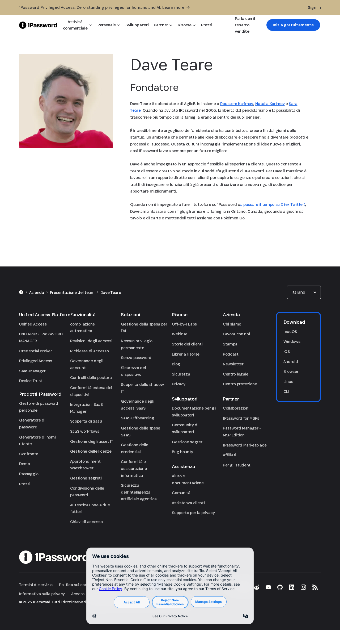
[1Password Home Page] (38, 24)
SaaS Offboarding (137, 418)
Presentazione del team (72, 292)
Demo (24, 463)
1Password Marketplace (244, 445)
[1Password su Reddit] (256, 587)
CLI (286, 391)
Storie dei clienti (187, 344)
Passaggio (29, 474)
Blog (176, 364)
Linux (288, 381)
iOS (286, 351)
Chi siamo (232, 324)
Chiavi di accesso (86, 521)
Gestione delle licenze (91, 451)
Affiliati (229, 455)
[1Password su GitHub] (280, 587)
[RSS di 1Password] (315, 587)
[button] (304, 292)
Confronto (28, 454)
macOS (290, 331)
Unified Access (33, 324)
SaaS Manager (32, 371)
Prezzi (24, 484)
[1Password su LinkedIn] (291, 587)
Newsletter (233, 364)
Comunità (181, 492)
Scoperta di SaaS (86, 421)
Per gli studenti (237, 465)
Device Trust (30, 380)
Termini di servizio (36, 584)
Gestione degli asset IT (91, 441)
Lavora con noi (236, 334)
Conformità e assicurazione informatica (134, 468)
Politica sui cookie (75, 584)
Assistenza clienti (188, 503)
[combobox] (304, 292)
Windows (291, 341)
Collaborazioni (236, 408)
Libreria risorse (185, 354)
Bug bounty (182, 451)
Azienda (36, 292)
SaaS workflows (84, 431)
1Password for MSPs (241, 418)
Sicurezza (181, 374)
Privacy (178, 384)
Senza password (136, 357)
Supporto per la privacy (193, 512)
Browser (291, 371)
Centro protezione (240, 384)
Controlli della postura (91, 377)
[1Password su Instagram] (303, 587)
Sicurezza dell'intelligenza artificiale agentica (139, 492)
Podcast (231, 354)
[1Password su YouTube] (268, 587)
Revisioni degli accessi (91, 341)
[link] (293, 25)
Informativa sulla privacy (42, 593)
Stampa (230, 344)
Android (290, 361)
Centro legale (235, 374)
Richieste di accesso (89, 351)
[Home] (21, 292)
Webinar (179, 334)
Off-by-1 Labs (184, 324)
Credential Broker (35, 351)
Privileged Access (35, 361)
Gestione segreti (86, 478)
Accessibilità (83, 593)
